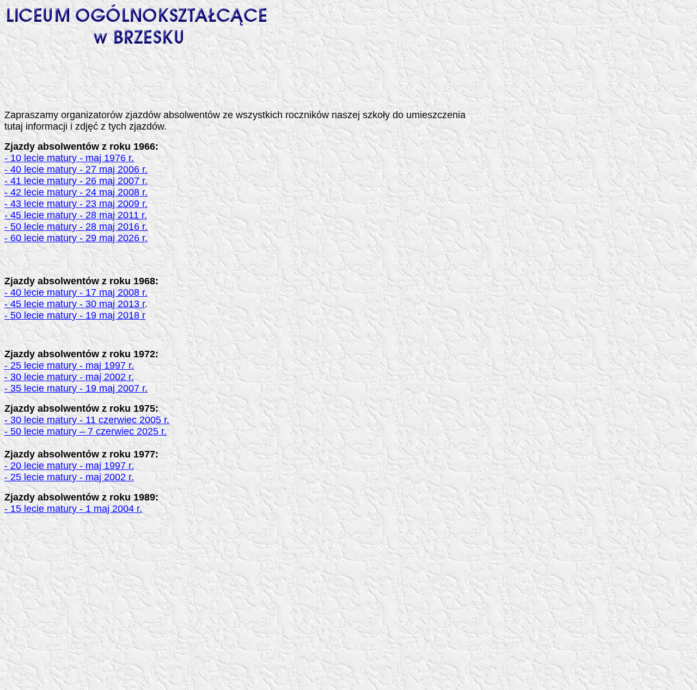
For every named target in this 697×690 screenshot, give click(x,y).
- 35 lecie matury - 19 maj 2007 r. (76, 388)
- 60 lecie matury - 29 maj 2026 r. (76, 238)
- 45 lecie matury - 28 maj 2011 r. (75, 215)
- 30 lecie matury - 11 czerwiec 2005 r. (86, 419)
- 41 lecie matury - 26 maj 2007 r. (76, 180)
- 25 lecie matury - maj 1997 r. (69, 365)
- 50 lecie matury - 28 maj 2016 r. (76, 226)
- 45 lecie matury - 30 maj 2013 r (74, 303)
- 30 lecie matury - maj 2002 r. (69, 376)
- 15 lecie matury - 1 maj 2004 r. (73, 508)
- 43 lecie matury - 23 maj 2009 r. (76, 203)
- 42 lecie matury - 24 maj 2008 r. (76, 192)
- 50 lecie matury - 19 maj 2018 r (74, 315)
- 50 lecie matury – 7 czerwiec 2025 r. (85, 431)
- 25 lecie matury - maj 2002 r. (69, 477)
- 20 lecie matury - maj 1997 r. (69, 465)
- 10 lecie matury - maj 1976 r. (69, 157)
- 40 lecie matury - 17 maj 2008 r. (76, 292)
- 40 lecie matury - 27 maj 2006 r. (76, 169)
